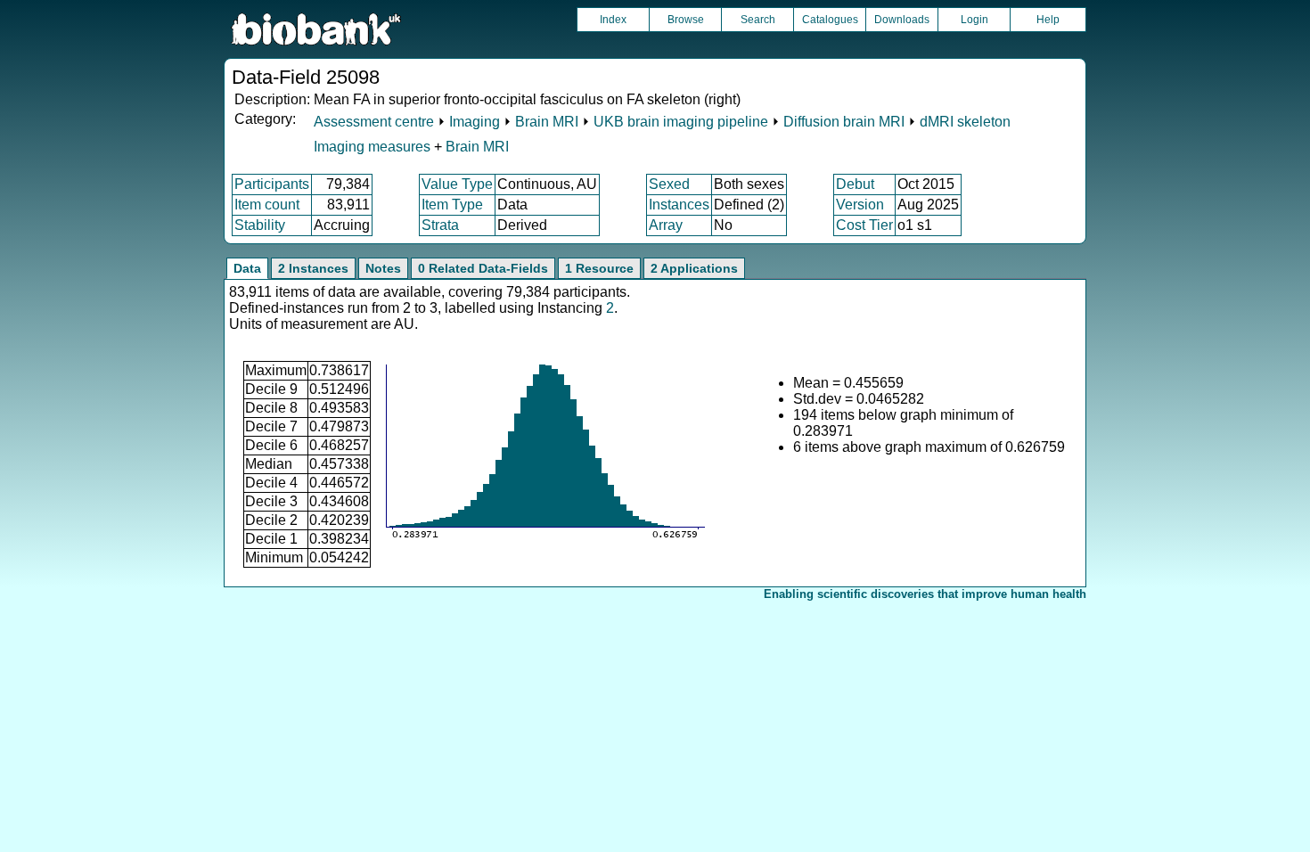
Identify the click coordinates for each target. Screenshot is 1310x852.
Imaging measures (374, 146)
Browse (685, 19)
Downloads (901, 19)
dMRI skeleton (965, 121)
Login (974, 19)
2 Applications (694, 268)
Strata (440, 225)
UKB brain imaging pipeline (681, 121)
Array (666, 225)
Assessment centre (374, 121)
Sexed (669, 184)
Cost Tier (864, 225)
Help (1048, 19)
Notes (383, 268)
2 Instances (313, 268)
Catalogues (830, 19)
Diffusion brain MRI (844, 121)
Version (860, 204)
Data (247, 268)
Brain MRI (546, 121)
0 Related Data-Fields (483, 268)
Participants (271, 184)
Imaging (474, 121)
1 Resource (599, 268)
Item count (266, 204)
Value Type (457, 184)
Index (613, 19)
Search (758, 19)
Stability (259, 225)
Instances (679, 204)
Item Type (452, 204)
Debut (855, 184)
